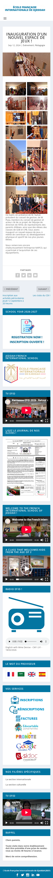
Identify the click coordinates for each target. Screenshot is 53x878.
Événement (28, 45)
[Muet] (41, 420)
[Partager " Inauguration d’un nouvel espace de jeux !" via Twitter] (23, 275)
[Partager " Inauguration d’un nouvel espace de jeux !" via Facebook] (18, 275)
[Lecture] (6, 420)
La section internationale (18, 779)
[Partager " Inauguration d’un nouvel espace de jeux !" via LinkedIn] (29, 275)
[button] (26, 569)
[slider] (24, 579)
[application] (26, 410)
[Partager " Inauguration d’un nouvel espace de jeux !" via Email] (35, 275)
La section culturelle (16, 784)
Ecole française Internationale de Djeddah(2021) (27, 870)
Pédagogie (40, 45)
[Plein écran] (46, 420)
